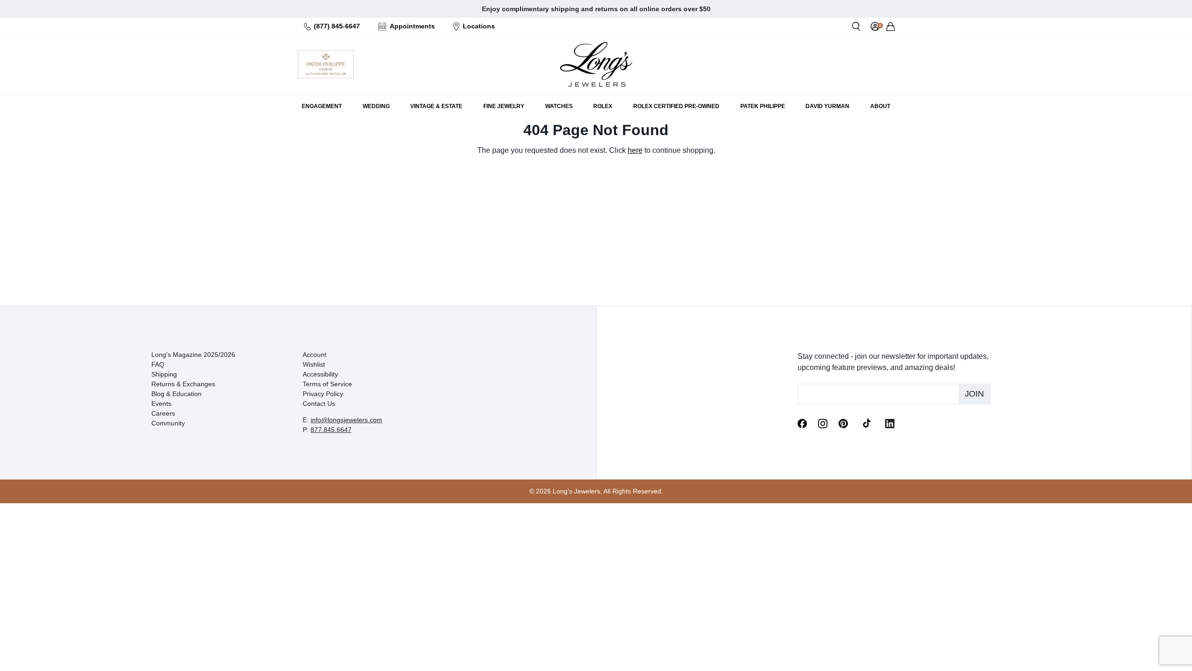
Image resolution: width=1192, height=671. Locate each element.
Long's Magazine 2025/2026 (193, 354)
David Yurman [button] (827, 106)
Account (314, 354)
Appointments (412, 26)
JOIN (974, 393)
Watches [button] (559, 106)
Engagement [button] (322, 106)
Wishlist (314, 364)
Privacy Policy (323, 393)
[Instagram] (822, 422)
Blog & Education (176, 393)
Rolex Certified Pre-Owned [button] (676, 106)
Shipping (164, 374)
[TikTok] (866, 422)
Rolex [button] (602, 106)
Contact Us (319, 403)
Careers (163, 413)
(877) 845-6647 (337, 26)
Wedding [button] (376, 106)
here (635, 150)
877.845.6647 (331, 429)
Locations (479, 26)
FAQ (157, 364)
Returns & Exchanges (183, 384)
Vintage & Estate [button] (436, 106)
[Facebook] (802, 422)
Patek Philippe (762, 106)
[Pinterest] (843, 422)
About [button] (880, 106)
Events (161, 403)
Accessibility (320, 374)
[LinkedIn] (889, 422)
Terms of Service (327, 384)
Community (168, 423)
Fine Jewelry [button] (503, 106)
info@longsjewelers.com (346, 420)
